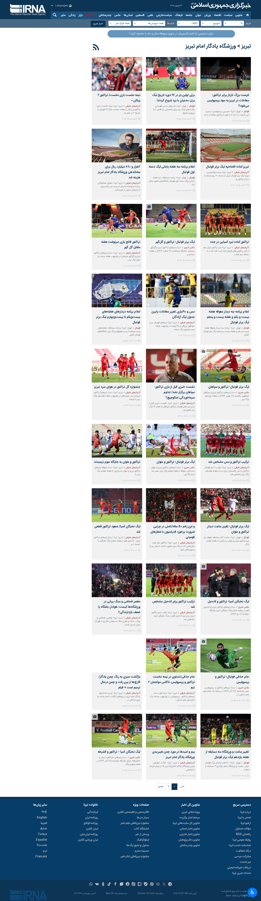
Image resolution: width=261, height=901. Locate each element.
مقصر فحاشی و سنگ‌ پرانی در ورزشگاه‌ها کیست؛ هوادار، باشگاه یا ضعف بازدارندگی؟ (119, 607)
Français (41, 856)
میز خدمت (245, 862)
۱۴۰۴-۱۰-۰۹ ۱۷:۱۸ (130, 480)
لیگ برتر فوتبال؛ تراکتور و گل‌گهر (175, 242)
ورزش (207, 15)
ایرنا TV (89, 15)
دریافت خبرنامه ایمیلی (239, 867)
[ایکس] (164, 884)
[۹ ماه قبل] (225, 730)
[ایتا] (133, 884)
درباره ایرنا (245, 812)
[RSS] (96, 48)
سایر (63, 15)
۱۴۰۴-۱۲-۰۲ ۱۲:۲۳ (185, 336)
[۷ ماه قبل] (171, 365)
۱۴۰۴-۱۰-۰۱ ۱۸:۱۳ (185, 625)
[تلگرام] (170, 884)
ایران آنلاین (92, 829)
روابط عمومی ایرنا (242, 840)
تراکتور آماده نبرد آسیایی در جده (229, 242)
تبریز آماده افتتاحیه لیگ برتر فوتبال (227, 166)
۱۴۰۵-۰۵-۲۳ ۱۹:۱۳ (129, 119)
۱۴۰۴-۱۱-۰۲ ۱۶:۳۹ (130, 405)
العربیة (44, 823)
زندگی (72, 15)
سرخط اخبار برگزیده (189, 817)
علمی (150, 15)
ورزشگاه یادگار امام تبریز (211, 46)
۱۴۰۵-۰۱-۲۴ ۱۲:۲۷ (130, 196)
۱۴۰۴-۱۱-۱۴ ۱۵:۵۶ (130, 341)
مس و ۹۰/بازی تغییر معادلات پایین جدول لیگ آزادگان (173, 314)
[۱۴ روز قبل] (171, 74)
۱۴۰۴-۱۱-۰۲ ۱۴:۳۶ (239, 480)
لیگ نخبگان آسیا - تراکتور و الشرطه (119, 752)
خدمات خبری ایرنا (241, 873)
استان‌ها (128, 15)
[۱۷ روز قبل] (117, 74)
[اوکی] (103, 884)
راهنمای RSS (243, 834)
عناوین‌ (238, 15)
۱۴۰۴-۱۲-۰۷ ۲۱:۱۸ (130, 266)
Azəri (43, 829)
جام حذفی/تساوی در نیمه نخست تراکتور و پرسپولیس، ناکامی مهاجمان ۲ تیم (171, 682)
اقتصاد (217, 15)
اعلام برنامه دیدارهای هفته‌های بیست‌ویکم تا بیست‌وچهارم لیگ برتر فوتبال (118, 317)
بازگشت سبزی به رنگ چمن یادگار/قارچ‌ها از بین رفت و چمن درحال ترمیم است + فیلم (119, 682)
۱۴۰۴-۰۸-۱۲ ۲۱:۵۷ (129, 770)
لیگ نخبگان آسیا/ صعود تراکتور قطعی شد (117, 529)
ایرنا (220, 6)
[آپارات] (151, 884)
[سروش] (127, 884)
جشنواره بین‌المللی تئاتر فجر (135, 856)
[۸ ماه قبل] (171, 441)
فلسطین (140, 15)
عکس (117, 15)
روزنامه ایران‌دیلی (89, 834)
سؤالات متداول (243, 829)
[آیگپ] (139, 884)
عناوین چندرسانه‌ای (190, 845)
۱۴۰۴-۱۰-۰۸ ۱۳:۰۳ (238, 550)
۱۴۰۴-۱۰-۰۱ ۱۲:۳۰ (130, 631)
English (42, 817)
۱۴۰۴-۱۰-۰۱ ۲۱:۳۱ (130, 550)
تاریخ (248, 23)
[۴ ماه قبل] (117, 145)
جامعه (189, 15)
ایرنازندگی (92, 812)
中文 (44, 812)
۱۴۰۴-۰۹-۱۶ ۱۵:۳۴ (129, 706)
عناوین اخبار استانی (190, 829)
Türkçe (42, 834)
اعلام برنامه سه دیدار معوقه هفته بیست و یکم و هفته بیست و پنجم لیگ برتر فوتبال (228, 317)
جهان (198, 15)
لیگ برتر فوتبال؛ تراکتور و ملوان (175, 462)
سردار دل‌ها (143, 817)
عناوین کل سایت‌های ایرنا (186, 823)
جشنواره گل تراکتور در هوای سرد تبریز (117, 387)
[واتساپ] (91, 884)
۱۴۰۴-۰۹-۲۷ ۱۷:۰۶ (184, 706)
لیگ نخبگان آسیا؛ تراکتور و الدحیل (228, 601)
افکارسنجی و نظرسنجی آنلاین (133, 812)
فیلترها (170, 23)
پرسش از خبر (142, 834)
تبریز (246, 46)
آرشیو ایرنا (246, 823)
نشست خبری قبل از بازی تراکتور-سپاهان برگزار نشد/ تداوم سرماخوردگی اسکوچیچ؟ (174, 392)
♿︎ (252, 892)
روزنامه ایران (91, 817)
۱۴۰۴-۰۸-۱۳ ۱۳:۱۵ (184, 776)
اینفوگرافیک (142, 840)
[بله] (145, 884)
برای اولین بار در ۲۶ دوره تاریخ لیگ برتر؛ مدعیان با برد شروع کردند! (173, 98)
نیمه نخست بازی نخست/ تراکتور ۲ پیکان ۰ (119, 98)
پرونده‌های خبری (191, 812)
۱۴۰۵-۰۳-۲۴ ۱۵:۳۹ (184, 191)
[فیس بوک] (115, 884)
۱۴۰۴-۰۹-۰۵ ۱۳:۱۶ (238, 776)
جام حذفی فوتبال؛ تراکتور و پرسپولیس (232, 679)
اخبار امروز (98, 24)
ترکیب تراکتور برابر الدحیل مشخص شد (173, 604)
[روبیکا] (157, 884)
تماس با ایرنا (244, 817)
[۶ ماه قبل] (171, 220)
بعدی (160, 787)
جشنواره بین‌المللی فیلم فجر (135, 823)
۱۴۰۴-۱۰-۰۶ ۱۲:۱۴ (185, 556)
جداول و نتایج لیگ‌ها (137, 845)
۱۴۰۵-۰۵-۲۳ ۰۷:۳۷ (238, 185)
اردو (45, 851)
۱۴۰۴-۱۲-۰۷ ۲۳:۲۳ (184, 260)
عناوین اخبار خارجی (189, 834)
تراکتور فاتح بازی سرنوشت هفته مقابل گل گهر (120, 245)
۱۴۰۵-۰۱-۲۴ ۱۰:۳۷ (238, 260)
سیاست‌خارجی (164, 15)
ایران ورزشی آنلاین (88, 840)
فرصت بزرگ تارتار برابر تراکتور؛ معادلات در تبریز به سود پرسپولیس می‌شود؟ (228, 101)
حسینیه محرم (142, 851)
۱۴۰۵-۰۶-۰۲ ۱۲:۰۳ (239, 121)
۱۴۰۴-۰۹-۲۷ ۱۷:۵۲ (238, 701)
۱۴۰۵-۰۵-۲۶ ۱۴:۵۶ (184, 119)
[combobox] (233, 23)
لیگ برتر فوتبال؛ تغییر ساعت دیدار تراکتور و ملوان (228, 529)
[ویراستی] (121, 884)
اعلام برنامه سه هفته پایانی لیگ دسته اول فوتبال (172, 169)
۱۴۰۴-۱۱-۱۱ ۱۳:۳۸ (185, 416)
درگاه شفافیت (243, 851)
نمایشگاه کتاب (141, 829)
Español (41, 840)
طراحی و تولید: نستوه (235, 895)
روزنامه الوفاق (90, 823)
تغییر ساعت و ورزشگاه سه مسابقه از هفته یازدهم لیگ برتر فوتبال (227, 754)
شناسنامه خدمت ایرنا (240, 845)
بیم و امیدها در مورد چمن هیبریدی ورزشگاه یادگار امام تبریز (173, 754)
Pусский (42, 845)
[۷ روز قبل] (225, 74)
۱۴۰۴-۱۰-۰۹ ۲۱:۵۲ (185, 480)
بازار (81, 15)
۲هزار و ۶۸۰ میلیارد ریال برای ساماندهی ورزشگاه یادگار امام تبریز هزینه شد (119, 172)
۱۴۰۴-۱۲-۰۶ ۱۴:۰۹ (239, 341)
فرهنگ (179, 15)
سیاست (228, 15)
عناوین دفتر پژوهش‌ (189, 840)
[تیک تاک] (109, 884)
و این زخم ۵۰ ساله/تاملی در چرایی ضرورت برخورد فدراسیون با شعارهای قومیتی (172, 532)
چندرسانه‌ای (105, 15)
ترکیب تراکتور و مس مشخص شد (228, 462)
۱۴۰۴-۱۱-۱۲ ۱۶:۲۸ (239, 405)
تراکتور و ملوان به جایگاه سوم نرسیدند (117, 462)
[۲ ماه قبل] (171, 145)
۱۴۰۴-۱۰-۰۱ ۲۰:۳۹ (239, 620)
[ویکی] (97, 884)
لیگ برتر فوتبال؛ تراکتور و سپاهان (228, 387)
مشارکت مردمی (242, 856)
